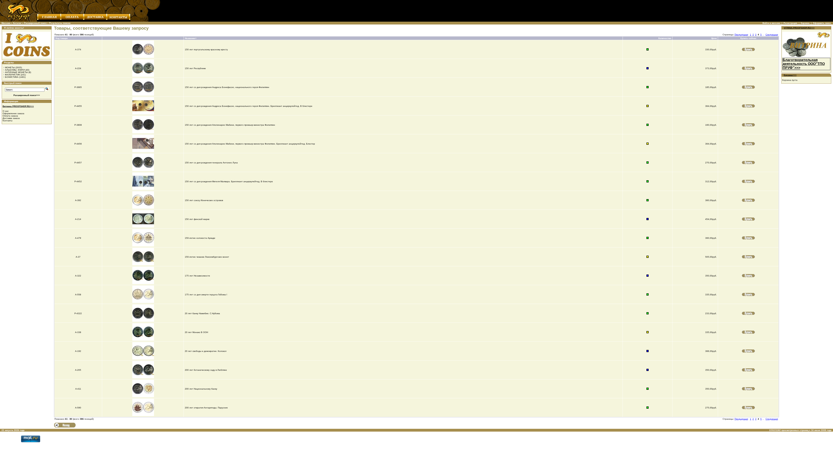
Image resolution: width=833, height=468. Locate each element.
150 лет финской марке (197, 219)
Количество (664, 38)
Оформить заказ (822, 23)
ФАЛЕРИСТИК (12, 74)
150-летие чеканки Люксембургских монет (207, 257)
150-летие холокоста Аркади (200, 238)
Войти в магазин (771, 23)
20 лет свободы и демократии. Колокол (205, 351)
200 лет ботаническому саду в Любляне (206, 370)
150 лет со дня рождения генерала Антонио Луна (211, 162)
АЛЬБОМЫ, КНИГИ (15, 70)
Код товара (62, 38)
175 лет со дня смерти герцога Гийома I (206, 294)
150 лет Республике (195, 68)
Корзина (805, 23)
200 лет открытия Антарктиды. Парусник (206, 407)
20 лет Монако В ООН (196, 332)
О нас (6, 111)
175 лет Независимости (197, 276)
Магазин (6, 23)
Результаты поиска (60, 23)
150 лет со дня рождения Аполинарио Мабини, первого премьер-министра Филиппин (230, 125)
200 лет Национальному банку (201, 389)
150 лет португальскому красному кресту (206, 49)
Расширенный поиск (35, 23)
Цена (714, 38)
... (763, 34)
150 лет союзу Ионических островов (204, 200)
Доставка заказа (11, 118)
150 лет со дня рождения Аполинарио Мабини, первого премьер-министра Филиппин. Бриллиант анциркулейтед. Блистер (250, 144)
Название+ (191, 38)
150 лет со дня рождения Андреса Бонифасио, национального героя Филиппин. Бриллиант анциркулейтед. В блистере (248, 106)
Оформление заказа (13, 113)
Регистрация (790, 23)
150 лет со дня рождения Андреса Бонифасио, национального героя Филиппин (227, 87)
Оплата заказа (10, 116)
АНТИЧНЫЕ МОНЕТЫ (16, 72)
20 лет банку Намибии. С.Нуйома (202, 313)
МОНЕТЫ (10, 67)
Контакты (7, 120)
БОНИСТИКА (11, 77)
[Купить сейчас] (748, 49)
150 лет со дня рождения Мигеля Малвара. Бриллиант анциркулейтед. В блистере (229, 181)
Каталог (17, 23)
